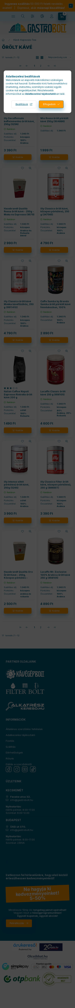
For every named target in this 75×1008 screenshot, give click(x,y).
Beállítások (22, 104)
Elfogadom (49, 104)
